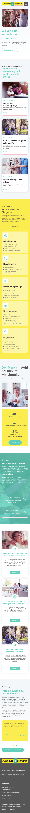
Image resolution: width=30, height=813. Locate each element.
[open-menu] (26, 4)
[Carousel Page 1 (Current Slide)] (13, 745)
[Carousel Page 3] (16, 745)
